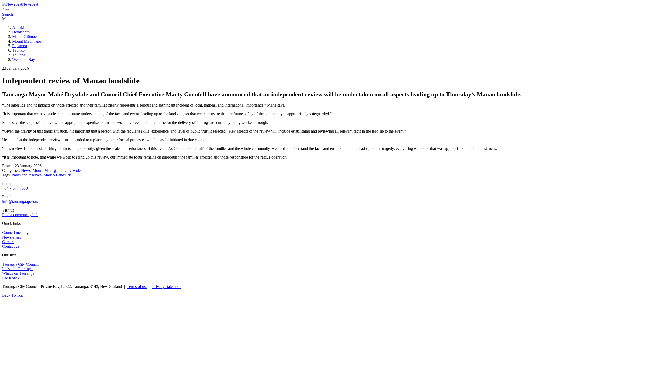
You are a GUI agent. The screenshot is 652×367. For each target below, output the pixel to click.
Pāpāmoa (19, 46)
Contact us (10, 246)
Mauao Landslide (58, 175)
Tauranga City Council (20, 264)
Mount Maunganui (27, 41)
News (26, 170)
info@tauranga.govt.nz (20, 201)
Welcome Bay (23, 59)
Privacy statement (166, 286)
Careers (8, 242)
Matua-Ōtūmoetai (26, 36)
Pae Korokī (11, 278)
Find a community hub (20, 215)
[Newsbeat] (12, 4)
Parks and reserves (27, 175)
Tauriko (18, 50)
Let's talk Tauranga (17, 269)
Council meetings (16, 232)
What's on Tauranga (18, 273)
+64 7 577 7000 (15, 188)
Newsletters (11, 237)
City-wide (73, 170)
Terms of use (137, 286)
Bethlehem (21, 32)
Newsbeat (30, 4)
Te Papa (18, 55)
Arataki (18, 27)
